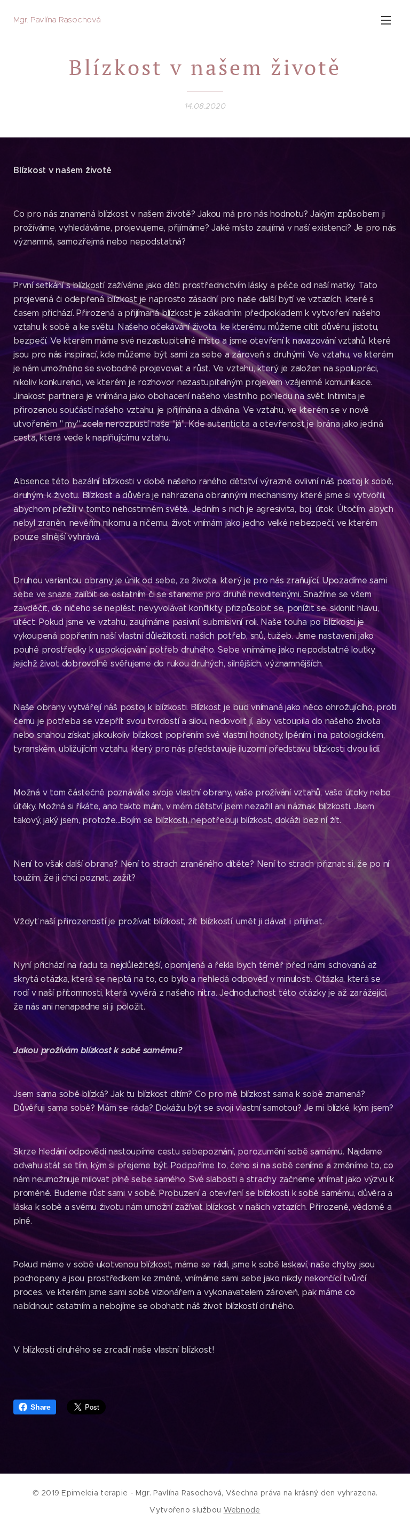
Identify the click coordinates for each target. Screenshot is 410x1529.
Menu (386, 19)
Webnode (242, 1510)
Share (40, 1407)
